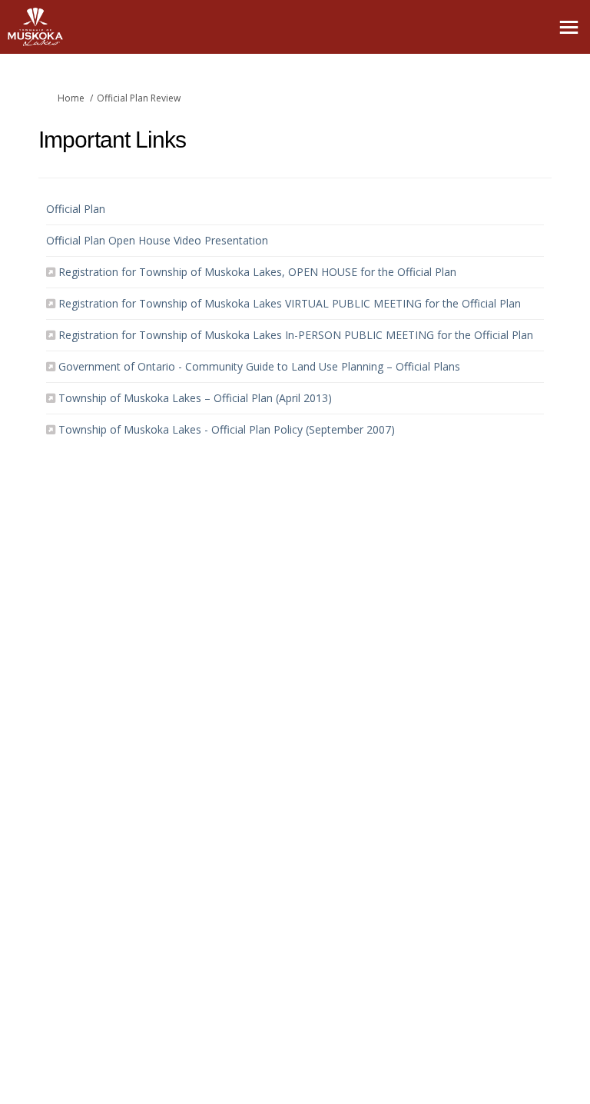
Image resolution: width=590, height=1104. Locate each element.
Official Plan (75, 208)
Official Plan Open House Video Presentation (157, 240)
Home (71, 98)
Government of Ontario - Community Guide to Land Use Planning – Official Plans (259, 366)
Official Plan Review (139, 98)
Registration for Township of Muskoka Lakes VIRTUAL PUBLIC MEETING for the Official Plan (289, 303)
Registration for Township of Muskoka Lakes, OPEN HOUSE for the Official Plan (257, 271)
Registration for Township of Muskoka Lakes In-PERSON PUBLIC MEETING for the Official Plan (295, 335)
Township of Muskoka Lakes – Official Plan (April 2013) (195, 398)
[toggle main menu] (568, 27)
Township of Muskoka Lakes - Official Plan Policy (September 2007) (226, 429)
